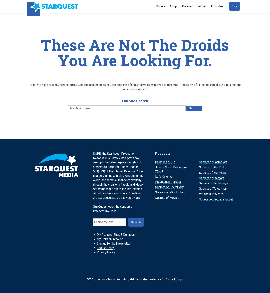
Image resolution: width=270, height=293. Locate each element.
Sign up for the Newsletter (114, 243)
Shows (160, 6)
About (202, 6)
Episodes (217, 6)
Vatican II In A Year (211, 194)
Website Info (157, 279)
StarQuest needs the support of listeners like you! (113, 209)
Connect (187, 6)
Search (136, 222)
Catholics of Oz (165, 162)
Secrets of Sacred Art (213, 162)
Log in (180, 279)
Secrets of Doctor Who (170, 187)
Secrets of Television (213, 188)
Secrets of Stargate (211, 178)
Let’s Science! (164, 176)
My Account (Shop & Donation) (116, 234)
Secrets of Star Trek (212, 167)
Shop (173, 6)
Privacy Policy (106, 252)
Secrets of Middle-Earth (170, 192)
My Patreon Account (110, 239)
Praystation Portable (168, 182)
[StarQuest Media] (53, 6)
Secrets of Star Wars (212, 173)
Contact (170, 279)
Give (234, 6)
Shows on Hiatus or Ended (216, 199)
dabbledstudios (139, 279)
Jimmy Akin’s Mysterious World (171, 169)
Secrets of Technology (213, 183)
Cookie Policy (106, 248)
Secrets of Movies (167, 197)
